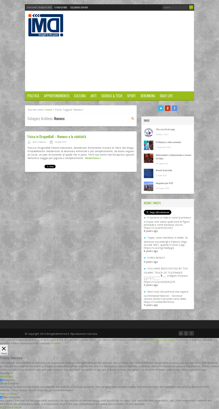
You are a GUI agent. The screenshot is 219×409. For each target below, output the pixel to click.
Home (48, 109)
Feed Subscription (132, 118)
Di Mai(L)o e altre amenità (168, 142)
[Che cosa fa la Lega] (148, 132)
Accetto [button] (55, 343)
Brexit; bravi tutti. (164, 170)
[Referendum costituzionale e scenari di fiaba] (148, 158)
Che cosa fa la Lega (165, 129)
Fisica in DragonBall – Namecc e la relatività (57, 136)
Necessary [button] (6, 376)
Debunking (148, 95)
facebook (174, 108)
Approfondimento (56, 95)
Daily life (166, 95)
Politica (33, 95)
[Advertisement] (109, 62)
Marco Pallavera (39, 142)
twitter (161, 108)
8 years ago (151, 231)
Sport (131, 95)
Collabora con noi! (79, 7)
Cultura (80, 95)
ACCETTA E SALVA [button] (10, 407)
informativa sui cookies (162, 339)
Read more (93, 158)
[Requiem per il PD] (148, 186)
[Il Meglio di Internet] (45, 33)
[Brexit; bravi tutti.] (148, 173)
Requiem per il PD (164, 183)
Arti (93, 95)
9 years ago (151, 261)
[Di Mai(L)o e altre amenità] (148, 145)
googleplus (167, 108)
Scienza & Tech (111, 95)
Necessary (9, 380)
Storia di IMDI (60, 7)
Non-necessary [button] (9, 393)
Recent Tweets (152, 203)
